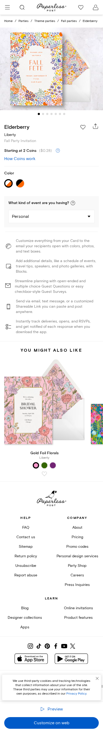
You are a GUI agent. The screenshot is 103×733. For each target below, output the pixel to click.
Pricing (77, 537)
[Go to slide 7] (64, 114)
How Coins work (19, 158)
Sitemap (26, 546)
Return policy (26, 556)
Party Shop (77, 565)
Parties (23, 21)
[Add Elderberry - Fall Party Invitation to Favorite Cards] (83, 127)
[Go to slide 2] (43, 114)
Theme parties (44, 21)
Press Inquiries (77, 584)
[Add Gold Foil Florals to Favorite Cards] (44, 474)
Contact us (25, 537)
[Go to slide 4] (51, 114)
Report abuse (25, 575)
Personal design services (77, 556)
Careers (77, 575)
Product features (78, 617)
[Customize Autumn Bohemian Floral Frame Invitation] (51, 69)
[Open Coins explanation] (57, 150)
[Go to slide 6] (60, 114)
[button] (73, 203)
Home (8, 21)
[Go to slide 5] (56, 114)
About (77, 527)
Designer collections (25, 617)
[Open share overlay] (95, 126)
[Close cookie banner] (97, 678)
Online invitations (78, 608)
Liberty (10, 135)
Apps (24, 627)
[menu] (7, 7)
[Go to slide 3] (47, 114)
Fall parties (69, 21)
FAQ (25, 527)
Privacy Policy (76, 694)
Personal (20, 216)
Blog (25, 608)
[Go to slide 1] (39, 114)
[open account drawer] (95, 7)
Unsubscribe (25, 565)
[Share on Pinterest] (47, 646)
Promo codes (77, 546)
